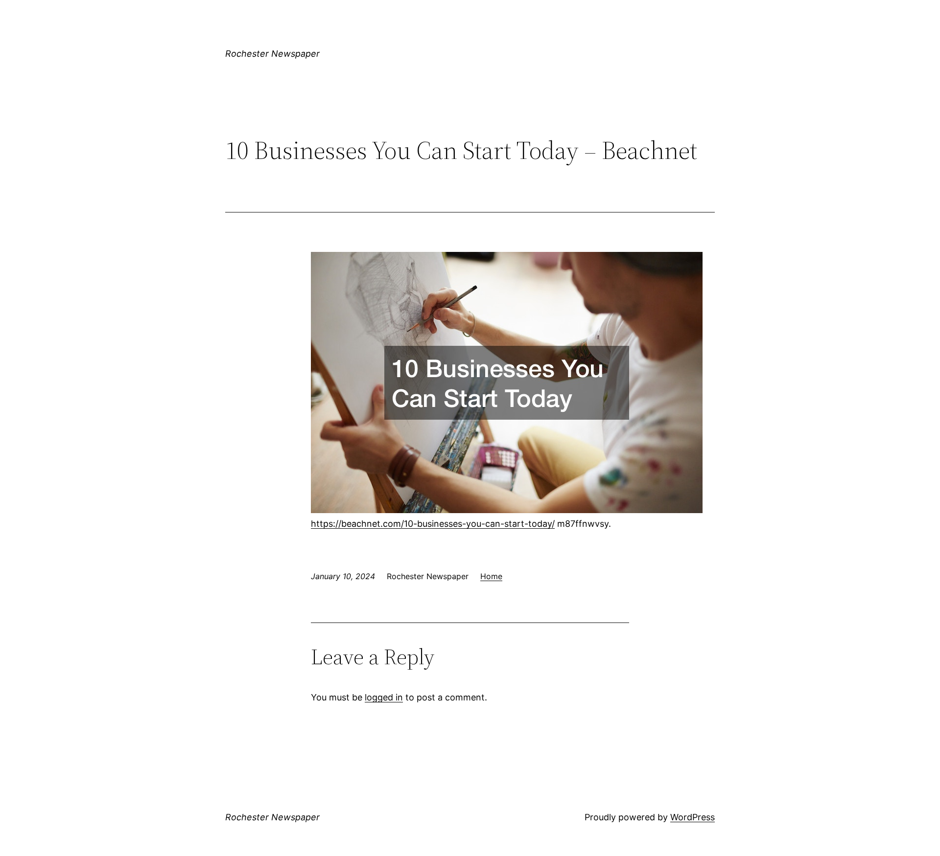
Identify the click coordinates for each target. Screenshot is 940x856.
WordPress (692, 817)
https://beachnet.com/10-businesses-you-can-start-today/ (433, 523)
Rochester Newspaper (272, 53)
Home (491, 576)
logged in (384, 697)
